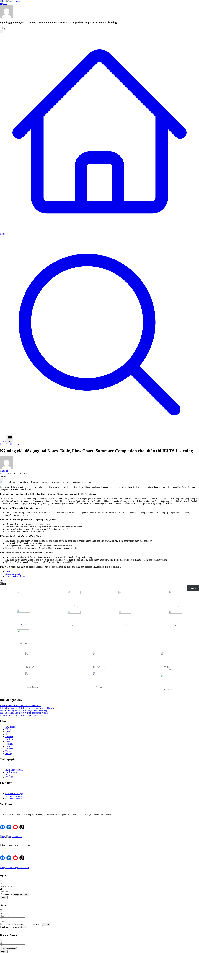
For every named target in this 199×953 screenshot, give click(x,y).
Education (9, 729)
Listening (15, 444)
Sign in (3, 897)
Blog (7, 775)
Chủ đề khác (10, 727)
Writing (8, 753)
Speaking (9, 744)
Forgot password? (21, 895)
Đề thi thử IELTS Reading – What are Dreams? (20, 705)
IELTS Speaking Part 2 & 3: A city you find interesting (23, 710)
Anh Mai (4, 471)
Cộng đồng (10, 777)
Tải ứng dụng (11, 772)
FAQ (2, 444)
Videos (8, 751)
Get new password (8, 949)
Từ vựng (9, 749)
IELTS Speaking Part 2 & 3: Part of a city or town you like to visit (28, 708)
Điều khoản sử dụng (14, 793)
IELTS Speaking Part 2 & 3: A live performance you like (24, 713)
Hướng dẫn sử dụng (14, 770)
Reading (9, 741)
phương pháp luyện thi (15, 576)
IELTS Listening (12, 574)
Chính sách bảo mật (13, 796)
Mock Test (9, 739)
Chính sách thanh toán (15, 798)
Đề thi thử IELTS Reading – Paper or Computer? (21, 715)
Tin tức (8, 746)
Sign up (3, 3)
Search (3, 584)
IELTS (8, 444)
